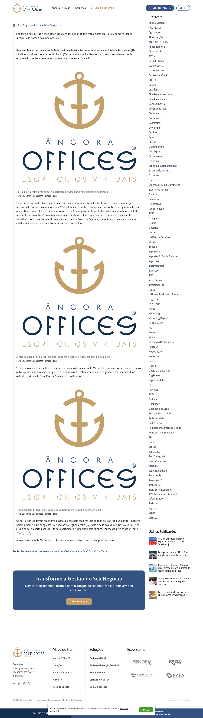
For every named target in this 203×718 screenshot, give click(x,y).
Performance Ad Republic (178, 700)
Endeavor (154, 180)
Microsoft (154, 332)
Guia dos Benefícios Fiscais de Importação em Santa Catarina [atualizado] (171, 541)
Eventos (153, 194)
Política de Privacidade (73, 700)
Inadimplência (156, 265)
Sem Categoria (52, 25)
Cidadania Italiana (158, 99)
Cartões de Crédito (159, 75)
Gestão (153, 222)
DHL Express (155, 151)
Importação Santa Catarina (163, 256)
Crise (151, 137)
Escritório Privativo (100, 679)
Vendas (153, 512)
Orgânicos (154, 375)
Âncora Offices (61, 7)
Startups (153, 465)
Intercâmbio (155, 280)
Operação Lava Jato (159, 370)
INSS (151, 275)
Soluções (80, 8)
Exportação (155, 203)
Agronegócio (156, 32)
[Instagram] (19, 683)
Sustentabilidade (158, 470)
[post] (153, 541)
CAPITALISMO (156, 65)
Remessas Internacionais (162, 432)
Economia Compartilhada (163, 165)
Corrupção (154, 118)
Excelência (154, 199)
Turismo (153, 503)
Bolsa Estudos (156, 61)
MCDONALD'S (156, 323)
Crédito (153, 132)
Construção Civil (158, 108)
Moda (152, 337)
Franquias (154, 218)
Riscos (152, 437)
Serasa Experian (157, 461)
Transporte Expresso (160, 489)
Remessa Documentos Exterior (165, 427)
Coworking (154, 127)
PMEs (151, 394)
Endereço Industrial (100, 672)
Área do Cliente (61, 687)
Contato (57, 679)
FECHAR (146, 709)
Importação (155, 251)
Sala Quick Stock (98, 687)
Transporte (155, 484)
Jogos (152, 289)
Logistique (154, 303)
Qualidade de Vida (159, 408)
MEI (150, 327)
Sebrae (152, 446)
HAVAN (153, 232)
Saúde (152, 442)
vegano (153, 508)
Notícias (153, 365)
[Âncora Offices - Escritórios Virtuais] (27, 8)
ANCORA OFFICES (158, 41)
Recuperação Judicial (160, 413)
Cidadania (154, 89)
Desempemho (156, 146)
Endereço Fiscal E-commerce (164, 184)
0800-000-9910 (104, 8)
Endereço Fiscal (98, 658)
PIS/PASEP (154, 389)
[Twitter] (29, 683)
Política (38, 25)
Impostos (154, 261)
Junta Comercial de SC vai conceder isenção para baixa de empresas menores (173, 581)
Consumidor (155, 113)
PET (151, 384)
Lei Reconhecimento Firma (163, 294)
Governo (153, 227)
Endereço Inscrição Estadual (104, 665)
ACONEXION (155, 27)
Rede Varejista (156, 418)
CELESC (153, 80)
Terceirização (156, 480)
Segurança (154, 451)
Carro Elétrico (156, 70)
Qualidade (154, 404)
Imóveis (153, 246)
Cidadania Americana (160, 94)
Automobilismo (157, 51)
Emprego (28, 25)
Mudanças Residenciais (161, 342)
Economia (154, 161)
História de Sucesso (159, 237)
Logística (153, 299)
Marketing (154, 313)
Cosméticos (155, 122)
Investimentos (156, 284)
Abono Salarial (157, 22)
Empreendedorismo (159, 170)
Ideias (152, 242)
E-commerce (156, 156)
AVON (152, 56)
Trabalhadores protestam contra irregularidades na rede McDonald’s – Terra (64, 551)
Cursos (152, 142)
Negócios (154, 356)
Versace (153, 517)
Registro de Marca (62, 672)
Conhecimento (157, 103)
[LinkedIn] (14, 683)
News (151, 361)
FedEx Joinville (156, 208)
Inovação (154, 270)
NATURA (153, 346)
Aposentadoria (157, 46)
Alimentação (156, 37)
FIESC (151, 213)
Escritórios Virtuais (159, 189)
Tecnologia (155, 475)
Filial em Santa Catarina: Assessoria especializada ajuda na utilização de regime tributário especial (174, 568)
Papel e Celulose (158, 380)
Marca (152, 308)
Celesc (152, 84)
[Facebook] (24, 683)
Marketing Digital (158, 318)
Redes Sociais (156, 423)
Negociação (155, 351)
